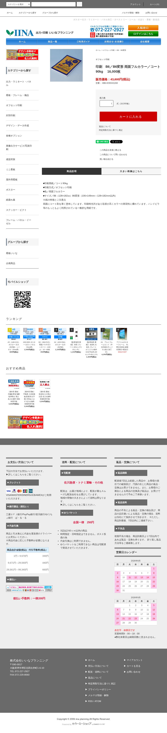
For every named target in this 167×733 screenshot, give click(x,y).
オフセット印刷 (108, 50)
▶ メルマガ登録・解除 (97, 695)
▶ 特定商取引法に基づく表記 (100, 683)
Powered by (67, 724)
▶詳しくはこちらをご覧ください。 (24, 474)
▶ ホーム (90, 660)
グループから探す (50, 13)
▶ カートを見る (132, 666)
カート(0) (154, 4)
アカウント (135, 4)
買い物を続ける (106, 159)
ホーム (10, 13)
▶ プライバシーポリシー (98, 689)
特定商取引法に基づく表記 (110, 130)
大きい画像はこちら (131, 171)
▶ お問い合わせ (132, 671)
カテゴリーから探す (27, 13)
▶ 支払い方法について (97, 666)
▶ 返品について (93, 677)
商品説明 (72, 171)
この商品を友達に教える (110, 150)
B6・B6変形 (121, 50)
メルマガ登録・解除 (130, 13)
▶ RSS (89, 701)
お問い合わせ (151, 13)
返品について (105, 126)
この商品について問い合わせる (113, 154)
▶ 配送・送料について (97, 671)
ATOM (98, 701)
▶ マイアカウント (133, 660)
